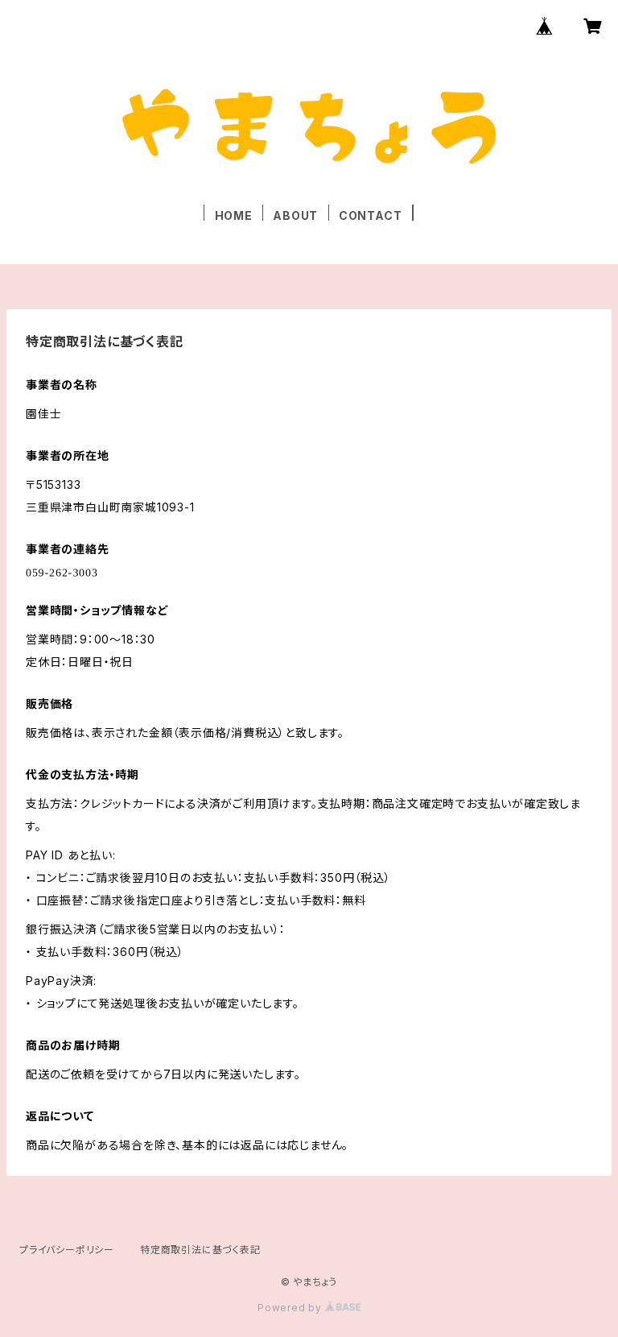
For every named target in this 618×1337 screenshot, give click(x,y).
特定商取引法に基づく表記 (200, 1250)
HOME (234, 215)
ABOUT (295, 215)
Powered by (291, 1308)
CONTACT (370, 215)
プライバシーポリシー (66, 1250)
